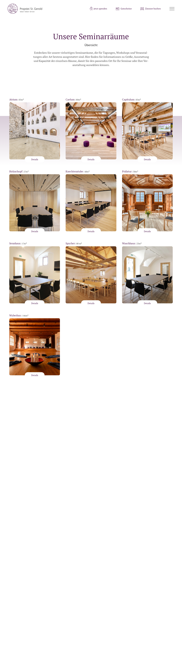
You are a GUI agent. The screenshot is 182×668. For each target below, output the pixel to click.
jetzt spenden (100, 8)
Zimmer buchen (153, 8)
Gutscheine (126, 8)
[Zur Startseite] (25, 9)
